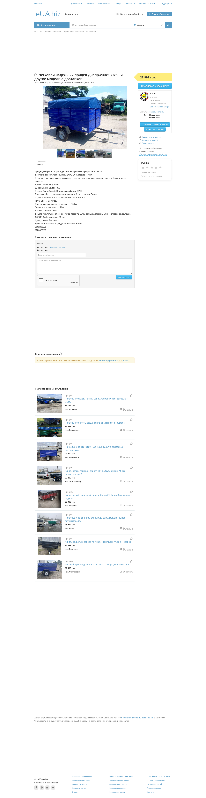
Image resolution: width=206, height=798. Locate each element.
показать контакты (156, 111)
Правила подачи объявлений (121, 776)
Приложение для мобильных (158, 776)
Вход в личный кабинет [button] (131, 14)
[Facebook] (36, 787)
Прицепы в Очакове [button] (86, 31)
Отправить (125, 277)
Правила (130, 3)
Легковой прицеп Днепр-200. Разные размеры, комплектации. (97, 564)
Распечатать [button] (147, 142)
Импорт (90, 3)
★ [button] (143, 167)
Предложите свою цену (155, 86)
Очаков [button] (140, 25)
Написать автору (156, 129)
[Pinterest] (42, 787)
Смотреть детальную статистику (153, 154)
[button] (35, 74)
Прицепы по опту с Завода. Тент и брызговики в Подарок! (95, 422)
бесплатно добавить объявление (137, 717)
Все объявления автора (159, 106)
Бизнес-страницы (154, 788)
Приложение (104, 3)
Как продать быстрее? (81, 780)
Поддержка (166, 3)
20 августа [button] (128, 409)
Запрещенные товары (118, 784)
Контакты (150, 792)
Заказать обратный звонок (155, 124)
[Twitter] (47, 787)
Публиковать (76, 3)
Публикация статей (154, 784)
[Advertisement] (103, 53)
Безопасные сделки (117, 792)
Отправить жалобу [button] (150, 139)
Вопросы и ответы (148, 3)
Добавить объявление (156, 780)
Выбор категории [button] (46, 25)
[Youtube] (53, 787)
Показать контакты (58, 247)
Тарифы (118, 3)
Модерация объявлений (82, 776)
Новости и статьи (79, 788)
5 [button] (39, 435)
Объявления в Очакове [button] (50, 31)
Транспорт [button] (69, 31)
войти (125, 360)
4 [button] (39, 530)
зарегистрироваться (108, 360)
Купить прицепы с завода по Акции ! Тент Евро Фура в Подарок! (98, 541)
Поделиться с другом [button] (151, 136)
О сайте (75, 792)
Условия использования (119, 780)
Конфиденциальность (118, 788)
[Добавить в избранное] (35, 75)
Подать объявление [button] (161, 14)
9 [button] (39, 411)
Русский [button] (38, 3)
